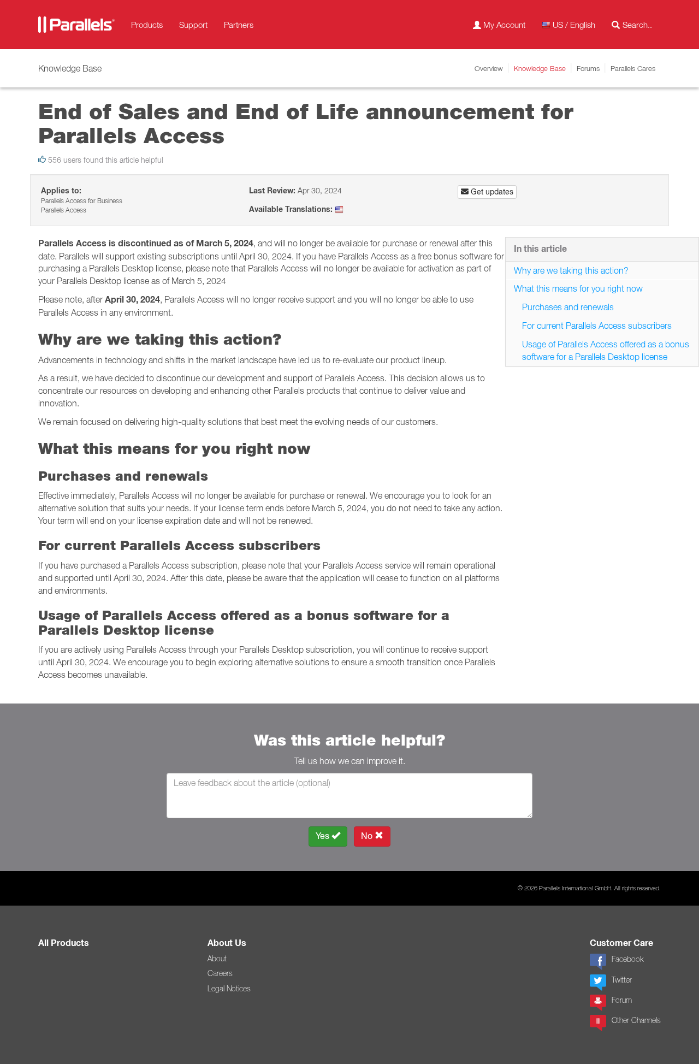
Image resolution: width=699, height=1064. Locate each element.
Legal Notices (229, 988)
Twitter (622, 980)
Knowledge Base (540, 68)
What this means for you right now (578, 288)
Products (147, 24)
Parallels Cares (633, 68)
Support (193, 24)
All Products (63, 943)
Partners (238, 24)
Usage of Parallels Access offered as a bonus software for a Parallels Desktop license (605, 350)
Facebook (627, 959)
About (217, 958)
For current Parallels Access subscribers (597, 325)
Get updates (491, 192)
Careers (220, 973)
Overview (489, 68)
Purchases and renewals (568, 307)
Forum (622, 1000)
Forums (588, 68)
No (368, 836)
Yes (323, 836)
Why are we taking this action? (571, 270)
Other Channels (636, 1020)
